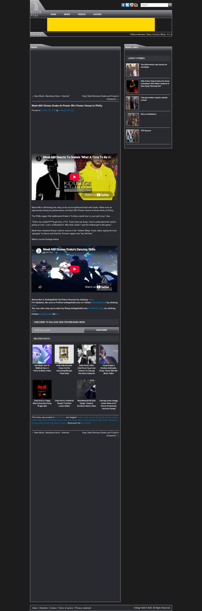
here (90, 299)
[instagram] (136, 5)
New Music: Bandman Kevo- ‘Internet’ (51, 96)
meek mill (36, 420)
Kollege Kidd (45, 314)
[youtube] (132, 5)
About (34, 608)
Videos (81, 14)
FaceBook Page (96, 308)
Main (53, 14)
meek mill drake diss (71, 420)
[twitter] (127, 5)
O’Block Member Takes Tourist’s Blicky (138, 34)
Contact (53, 608)
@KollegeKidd (99, 302)
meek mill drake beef (51, 420)
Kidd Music (60, 417)
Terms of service (66, 608)
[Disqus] (75, 480)
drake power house (108, 417)
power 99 (48, 423)
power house (60, 423)
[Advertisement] (101, 24)
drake (79, 417)
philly (41, 423)
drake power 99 (91, 417)
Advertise (44, 608)
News (67, 14)
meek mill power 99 (92, 420)
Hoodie (97, 14)
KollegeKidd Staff (66, 110)
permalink (85, 423)
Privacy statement (83, 608)
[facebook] (123, 5)
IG (57, 314)
